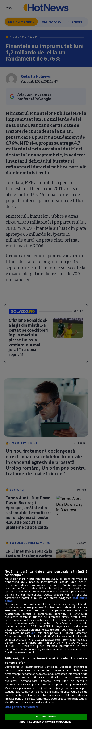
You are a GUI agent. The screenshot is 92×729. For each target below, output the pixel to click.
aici (33, 633)
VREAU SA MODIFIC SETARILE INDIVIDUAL (46, 722)
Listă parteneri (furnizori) (21, 707)
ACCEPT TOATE (46, 716)
